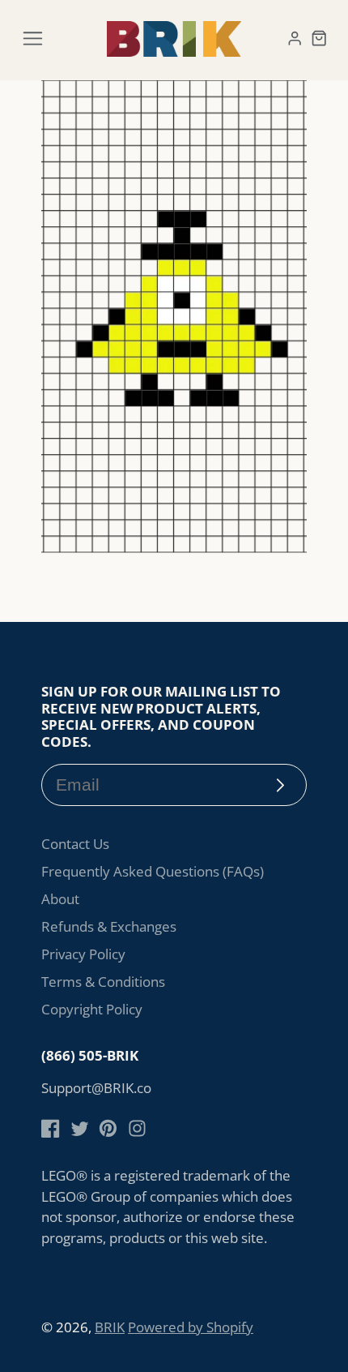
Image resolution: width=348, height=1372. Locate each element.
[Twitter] (79, 1128)
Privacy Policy (83, 954)
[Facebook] (50, 1128)
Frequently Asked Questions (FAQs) (152, 871)
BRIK (110, 1327)
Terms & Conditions (103, 981)
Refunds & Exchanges (108, 926)
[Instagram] (137, 1128)
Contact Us (75, 843)
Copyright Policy (91, 1009)
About (60, 899)
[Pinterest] (108, 1128)
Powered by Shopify (190, 1327)
